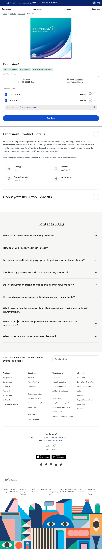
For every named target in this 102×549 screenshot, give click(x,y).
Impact (80, 395)
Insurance (56, 378)
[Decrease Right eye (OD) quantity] (90, 94)
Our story (81, 378)
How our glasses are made (62, 416)
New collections (9, 391)
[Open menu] (3, 2)
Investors (81, 404)
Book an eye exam (35, 398)
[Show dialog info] (94, 107)
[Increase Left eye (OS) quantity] (95, 101)
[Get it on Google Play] (58, 457)
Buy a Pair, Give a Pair (85, 382)
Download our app (35, 386)
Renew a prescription (36, 403)
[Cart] (98, 2)
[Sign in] (94, 2)
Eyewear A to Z (58, 412)
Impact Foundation (84, 400)
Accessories (8, 395)
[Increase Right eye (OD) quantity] (95, 94)
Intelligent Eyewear (10, 404)
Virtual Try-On (33, 382)
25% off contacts (59, 386)
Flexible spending (59, 382)
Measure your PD (34, 407)
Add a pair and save (60, 391)
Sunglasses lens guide (61, 407)
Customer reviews (84, 386)
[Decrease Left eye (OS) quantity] (90, 101)
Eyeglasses (7, 378)
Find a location (33, 419)
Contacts (13, 14)
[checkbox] (6, 94)
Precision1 (21, 14)
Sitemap (80, 409)
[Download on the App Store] (43, 457)
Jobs (79, 391)
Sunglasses (7, 382)
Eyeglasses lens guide (61, 403)
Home (5, 14)
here (60, 440)
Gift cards (7, 400)
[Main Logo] (51, 3)
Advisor (31, 378)
